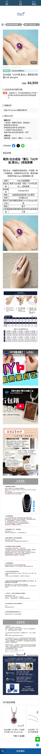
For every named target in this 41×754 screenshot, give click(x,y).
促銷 (5, 93)
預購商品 (6, 71)
